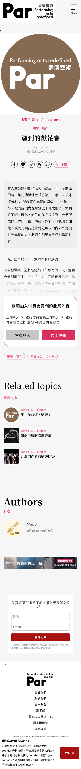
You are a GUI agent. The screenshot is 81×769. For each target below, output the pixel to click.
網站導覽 (40, 728)
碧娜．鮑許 (14, 356)
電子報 (40, 710)
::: (65, 6)
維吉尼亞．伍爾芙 (43, 356)
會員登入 (22, 335)
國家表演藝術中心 (40, 716)
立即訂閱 (40, 637)
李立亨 (45, 148)
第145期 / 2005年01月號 (40, 151)
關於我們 (40, 692)
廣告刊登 (40, 704)
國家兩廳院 (40, 722)
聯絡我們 (40, 698)
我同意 (69, 752)
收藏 (64, 164)
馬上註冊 (58, 335)
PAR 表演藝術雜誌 (40, 679)
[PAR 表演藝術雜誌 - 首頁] (28, 12)
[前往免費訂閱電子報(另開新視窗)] (40, 563)
